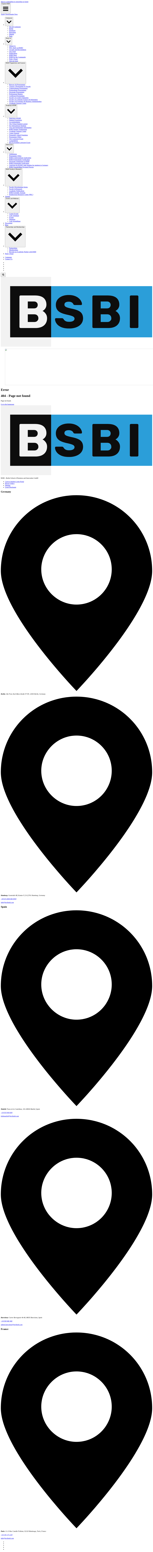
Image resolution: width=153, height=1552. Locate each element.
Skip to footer (23, 2)
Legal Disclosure (10, 487)
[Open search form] (3, 275)
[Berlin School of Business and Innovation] (76, 346)
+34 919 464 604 (6, 1112)
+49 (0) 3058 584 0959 (8, 899)
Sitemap (7, 485)
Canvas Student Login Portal (14, 482)
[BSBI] (76, 474)
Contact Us (8, 259)
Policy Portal (9, 254)
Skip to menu (15, 2)
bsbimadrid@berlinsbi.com (10, 1116)
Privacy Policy (10, 483)
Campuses (8, 257)
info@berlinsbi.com (7, 902)
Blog (6, 225)
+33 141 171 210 (6, 1535)
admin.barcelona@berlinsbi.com (11, 1325)
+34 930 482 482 (6, 1321)
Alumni (7, 196)
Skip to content (6, 2)
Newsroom (8, 223)
